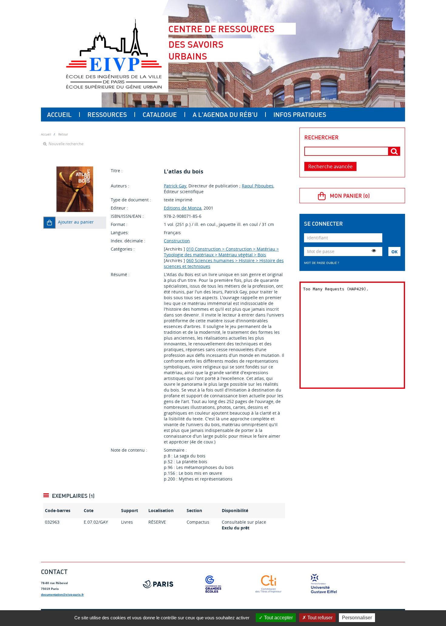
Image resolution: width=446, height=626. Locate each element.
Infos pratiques (299, 114)
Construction (177, 241)
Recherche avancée (330, 166)
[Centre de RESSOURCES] (113, 53)
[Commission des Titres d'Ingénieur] (268, 584)
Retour (63, 134)
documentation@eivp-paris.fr (62, 594)
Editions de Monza (182, 208)
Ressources (107, 114)
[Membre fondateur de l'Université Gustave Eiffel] (324, 584)
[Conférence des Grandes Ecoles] (213, 584)
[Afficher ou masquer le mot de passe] (374, 250)
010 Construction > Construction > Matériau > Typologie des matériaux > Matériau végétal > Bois (221, 252)
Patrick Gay (175, 186)
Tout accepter (278, 617)
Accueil (59, 114)
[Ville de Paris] (158, 584)
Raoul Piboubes (257, 186)
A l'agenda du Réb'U (225, 114)
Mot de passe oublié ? (321, 263)
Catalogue (160, 114)
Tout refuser (319, 617)
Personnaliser (357, 617)
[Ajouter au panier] (49, 222)
